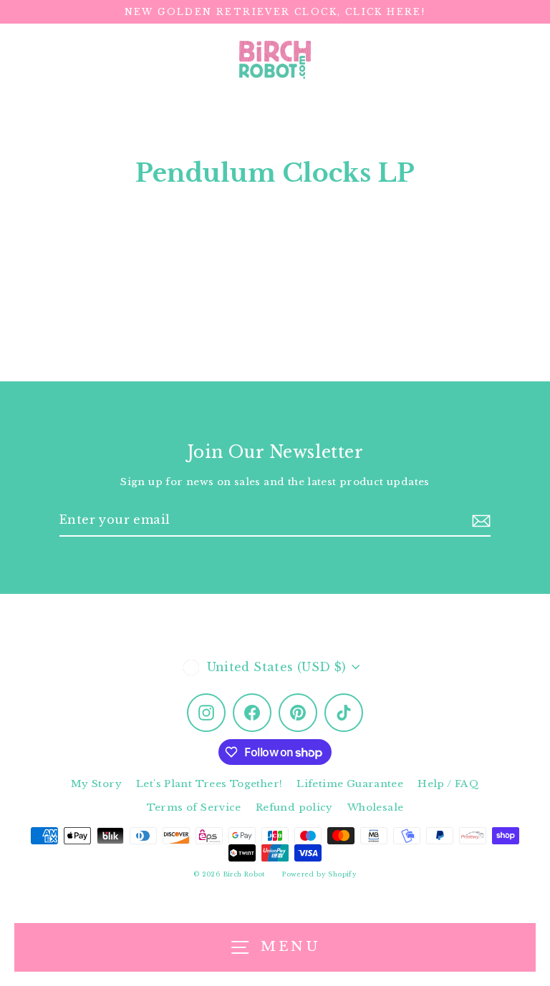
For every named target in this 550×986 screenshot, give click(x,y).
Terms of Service (194, 807)
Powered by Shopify (319, 874)
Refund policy (294, 807)
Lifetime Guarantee (349, 784)
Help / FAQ (448, 784)
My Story (96, 784)
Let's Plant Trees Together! (209, 784)
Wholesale (375, 807)
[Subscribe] (481, 520)
